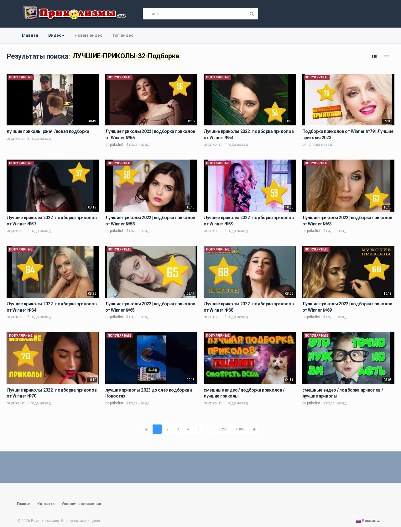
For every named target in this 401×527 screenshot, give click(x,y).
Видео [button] (54, 35)
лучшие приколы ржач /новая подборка (48, 131)
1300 (240, 429)
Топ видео (122, 35)
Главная (30, 35)
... (209, 429)
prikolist (18, 138)
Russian (369, 521)
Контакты (46, 504)
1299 (223, 429)
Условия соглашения (81, 504)
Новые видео (88, 35)
